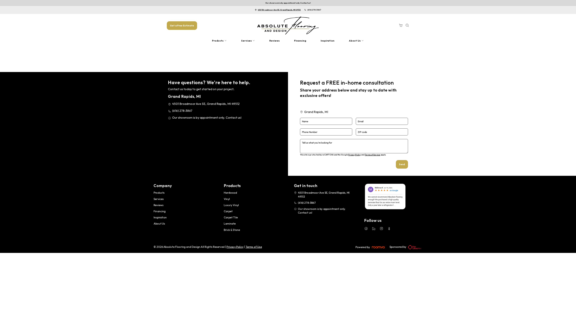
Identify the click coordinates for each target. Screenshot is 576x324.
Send (402, 164)
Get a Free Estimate (182, 25)
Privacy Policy (354, 155)
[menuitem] (219, 41)
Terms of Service (372, 155)
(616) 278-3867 (314, 10)
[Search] (407, 25)
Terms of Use (254, 247)
